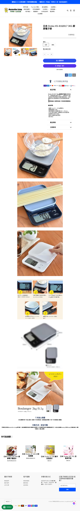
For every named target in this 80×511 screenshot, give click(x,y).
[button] (74, 503)
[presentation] (2, 52)
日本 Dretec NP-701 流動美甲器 (68, 457)
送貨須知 (25, 485)
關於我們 (6, 483)
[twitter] (70, 75)
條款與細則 (26, 481)
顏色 (44, 42)
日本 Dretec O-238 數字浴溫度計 (49, 457)
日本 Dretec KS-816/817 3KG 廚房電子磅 (59, 27)
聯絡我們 (6, 481)
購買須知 (25, 483)
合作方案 (6, 485)
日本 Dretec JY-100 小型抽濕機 (30, 455)
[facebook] (66, 75)
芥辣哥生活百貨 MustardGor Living (59, 501)
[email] (74, 75)
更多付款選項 (60, 69)
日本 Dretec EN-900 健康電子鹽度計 (12, 457)
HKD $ (7, 501)
